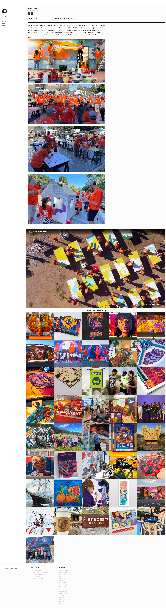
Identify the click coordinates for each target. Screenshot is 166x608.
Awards (4, 21)
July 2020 (61, 580)
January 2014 (63, 589)
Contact (4, 25)
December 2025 (63, 570)
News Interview (35, 576)
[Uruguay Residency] (32, 13)
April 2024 (62, 576)
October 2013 (63, 593)
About (3, 23)
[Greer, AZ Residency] (29, 13)
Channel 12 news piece (37, 574)
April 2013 (62, 599)
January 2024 (63, 578)
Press (3, 19)
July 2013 (61, 597)
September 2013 (63, 595)
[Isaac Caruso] (5, 11)
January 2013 (63, 603)
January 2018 (63, 585)
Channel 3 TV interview (37, 578)
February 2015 (63, 587)
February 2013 (63, 601)
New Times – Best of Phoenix (39, 572)
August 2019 (62, 583)
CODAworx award (36, 570)
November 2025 (63, 572)
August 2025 (62, 574)
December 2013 (63, 591)
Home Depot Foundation (71, 25)
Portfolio (4, 17)
